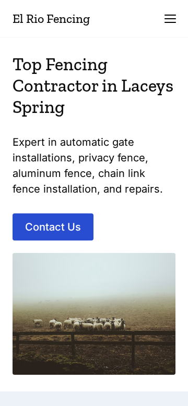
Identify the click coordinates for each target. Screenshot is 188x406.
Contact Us (53, 227)
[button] (170, 18)
